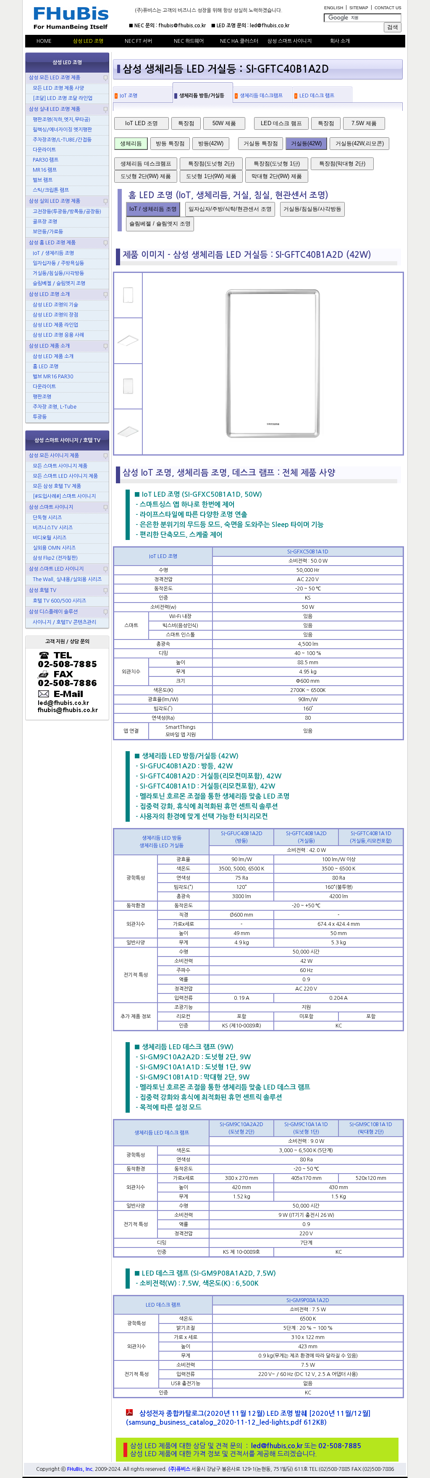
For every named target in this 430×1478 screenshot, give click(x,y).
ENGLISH (333, 7)
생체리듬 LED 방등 (161, 838)
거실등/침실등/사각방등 (312, 209)
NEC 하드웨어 (189, 41)
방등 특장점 (170, 143)
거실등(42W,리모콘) (360, 143)
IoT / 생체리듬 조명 (153, 209)
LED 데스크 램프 (316, 95)
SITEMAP (358, 7)
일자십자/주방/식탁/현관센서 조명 (230, 209)
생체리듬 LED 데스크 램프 (161, 1132)
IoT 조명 (128, 95)
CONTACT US (388, 7)
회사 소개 (340, 41)
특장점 (186, 123)
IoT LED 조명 (141, 123)
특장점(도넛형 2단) (211, 163)
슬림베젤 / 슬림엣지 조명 (160, 223)
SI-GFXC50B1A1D (307, 551)
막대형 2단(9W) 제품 (277, 176)
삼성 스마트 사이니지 (289, 41)
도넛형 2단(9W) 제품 (146, 176)
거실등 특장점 (261, 143)
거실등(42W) (306, 143)
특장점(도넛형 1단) (277, 163)
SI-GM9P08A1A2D (307, 1300)
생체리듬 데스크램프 (261, 95)
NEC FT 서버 (138, 41)
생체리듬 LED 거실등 (161, 845)
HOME (44, 41)
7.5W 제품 (364, 123)
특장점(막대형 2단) (342, 163)
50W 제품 (224, 123)
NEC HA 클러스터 (239, 41)
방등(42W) (210, 143)
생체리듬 (131, 143)
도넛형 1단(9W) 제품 (211, 176)
